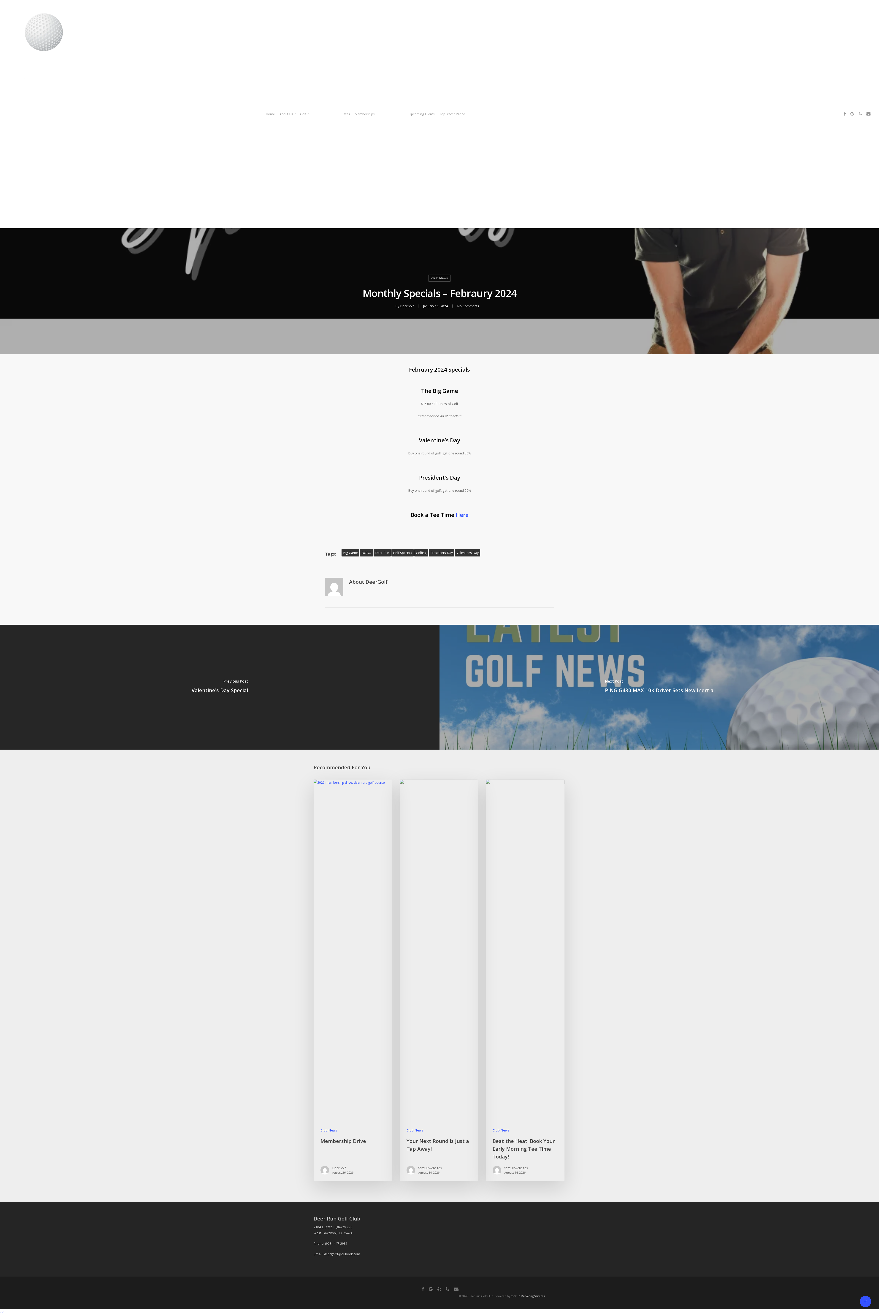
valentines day (468, 553)
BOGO (366, 553)
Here (462, 514)
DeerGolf (407, 306)
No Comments (468, 306)
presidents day (441, 553)
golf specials (402, 553)
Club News (439, 278)
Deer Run (382, 553)
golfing (421, 553)
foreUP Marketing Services (528, 1296)
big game (350, 553)
